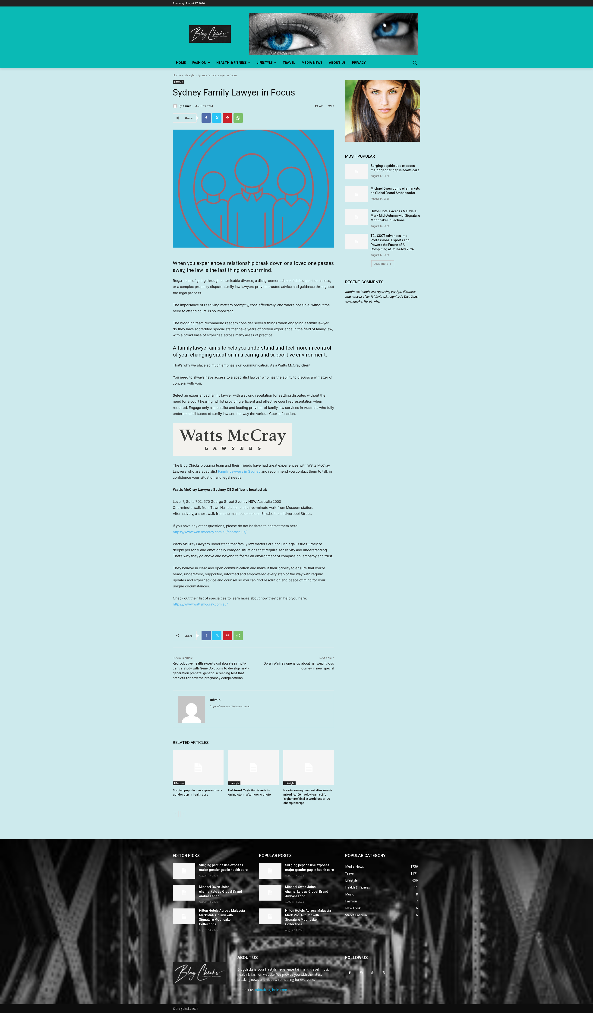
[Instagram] (361, 972)
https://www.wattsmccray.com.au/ (200, 604)
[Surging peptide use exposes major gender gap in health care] (198, 767)
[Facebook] (206, 118)
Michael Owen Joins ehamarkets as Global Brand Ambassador (220, 891)
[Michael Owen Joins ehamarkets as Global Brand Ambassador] (356, 194)
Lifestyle (189, 75)
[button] (414, 62)
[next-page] (183, 814)
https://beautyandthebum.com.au (230, 706)
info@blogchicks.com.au (273, 990)
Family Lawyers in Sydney (239, 471)
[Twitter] (216, 118)
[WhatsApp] (238, 118)
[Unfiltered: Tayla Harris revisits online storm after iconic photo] (253, 767)
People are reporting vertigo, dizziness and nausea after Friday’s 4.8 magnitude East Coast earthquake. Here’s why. (381, 296)
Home (177, 75)
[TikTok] (372, 972)
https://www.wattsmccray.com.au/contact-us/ (209, 532)
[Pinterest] (227, 118)
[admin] (176, 106)
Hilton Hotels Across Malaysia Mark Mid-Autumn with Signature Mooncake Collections (395, 215)
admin (187, 106)
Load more (381, 264)
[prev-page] (176, 814)
